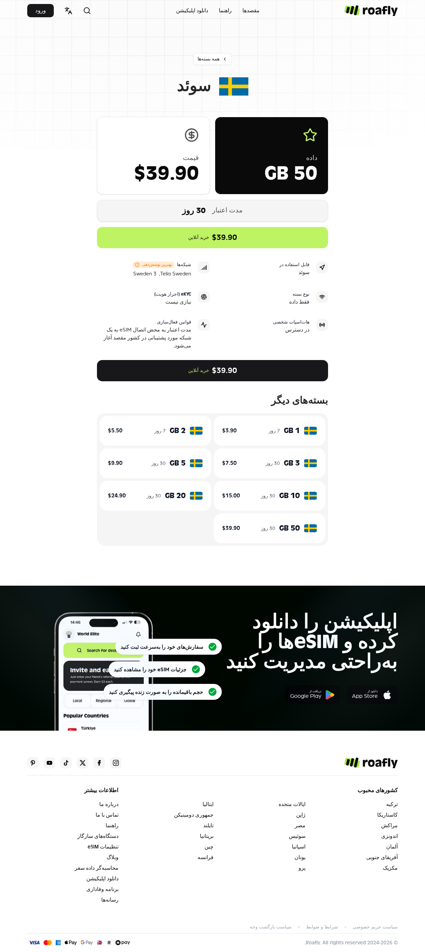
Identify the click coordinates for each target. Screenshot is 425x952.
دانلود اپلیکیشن (192, 11)
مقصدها (251, 11)
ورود (40, 10)
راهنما (225, 11)
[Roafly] (371, 10)
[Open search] (87, 11)
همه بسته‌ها (208, 59)
